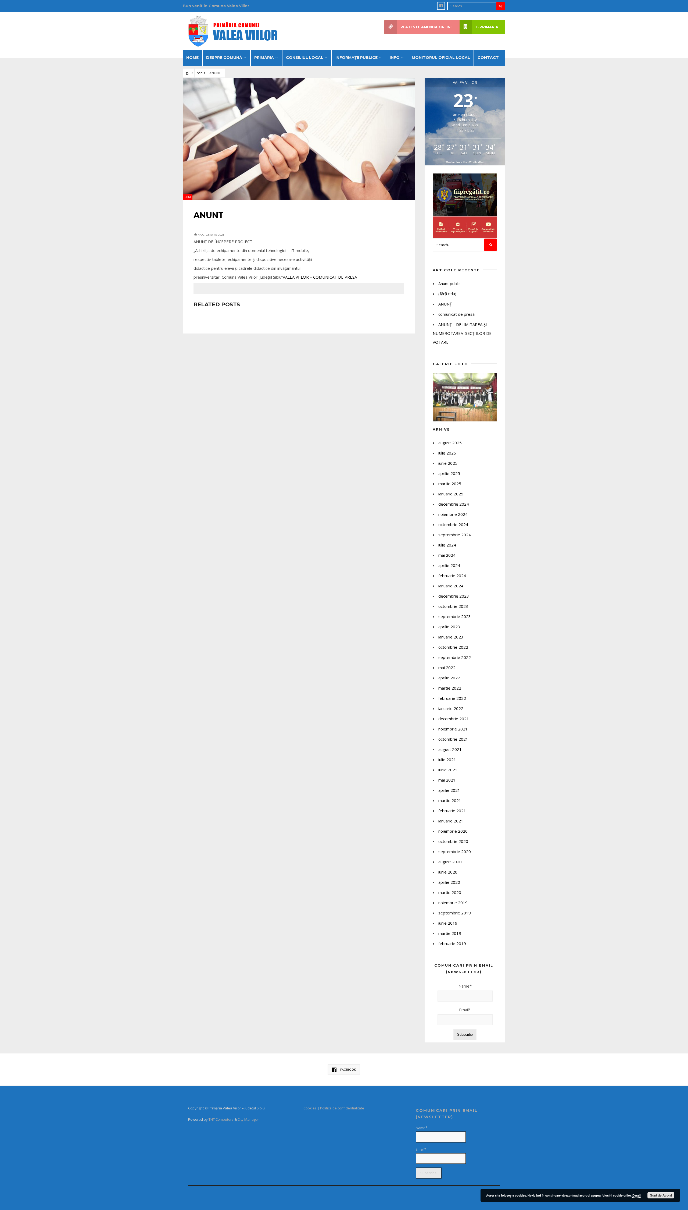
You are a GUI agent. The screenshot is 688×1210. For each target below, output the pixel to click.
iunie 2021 (447, 769)
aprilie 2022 (449, 677)
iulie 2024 (447, 545)
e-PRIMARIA (487, 27)
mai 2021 (447, 780)
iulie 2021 (447, 759)
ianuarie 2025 (450, 493)
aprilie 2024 (449, 565)
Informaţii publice (356, 57)
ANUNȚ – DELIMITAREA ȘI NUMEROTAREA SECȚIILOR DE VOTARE (462, 333)
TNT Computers (221, 1119)
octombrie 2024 (453, 524)
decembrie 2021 (453, 718)
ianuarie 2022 (450, 708)
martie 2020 (449, 892)
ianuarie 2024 (450, 585)
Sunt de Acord (661, 1195)
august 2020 (450, 861)
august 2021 (450, 749)
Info (395, 57)
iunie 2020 (447, 872)
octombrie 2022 (453, 647)
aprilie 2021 (449, 790)
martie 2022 (449, 688)
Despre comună (224, 57)
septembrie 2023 (454, 616)
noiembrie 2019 (453, 902)
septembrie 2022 (454, 657)
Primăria (264, 57)
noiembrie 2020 (453, 831)
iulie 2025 (447, 453)
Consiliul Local (304, 57)
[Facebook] (441, 6)
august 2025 (450, 442)
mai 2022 (447, 667)
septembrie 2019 (454, 913)
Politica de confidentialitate (342, 1108)
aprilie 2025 (449, 473)
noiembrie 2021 (453, 729)
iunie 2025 (447, 463)
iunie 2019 (447, 923)
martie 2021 (449, 800)
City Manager (248, 1119)
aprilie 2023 (449, 626)
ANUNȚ (445, 304)
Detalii (636, 1195)
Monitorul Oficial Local (441, 57)
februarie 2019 (452, 943)
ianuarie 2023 (450, 637)
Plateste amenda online (426, 27)
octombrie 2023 (453, 606)
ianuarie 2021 (450, 821)
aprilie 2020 (449, 882)
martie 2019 (449, 933)
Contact (488, 57)
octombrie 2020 (453, 841)
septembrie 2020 (454, 851)
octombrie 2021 (453, 739)
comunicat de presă (456, 314)
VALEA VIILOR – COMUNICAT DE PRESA (320, 277)
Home (192, 57)
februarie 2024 (452, 575)
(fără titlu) (447, 293)
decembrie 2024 (453, 504)
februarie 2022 (452, 698)
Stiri (200, 73)
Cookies (310, 1108)
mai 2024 (447, 555)
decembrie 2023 (453, 596)
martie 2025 (449, 483)
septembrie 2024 (454, 534)
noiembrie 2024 (453, 514)
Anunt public (449, 283)
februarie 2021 (452, 810)
